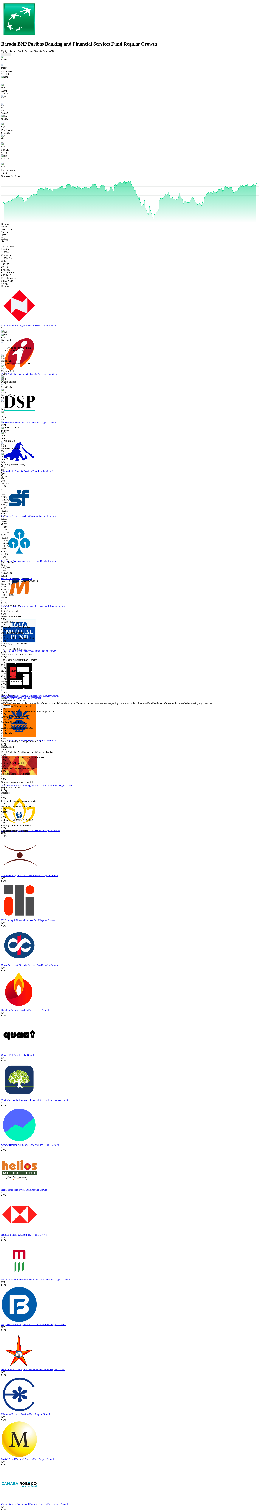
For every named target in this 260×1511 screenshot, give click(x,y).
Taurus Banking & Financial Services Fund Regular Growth (29, 875)
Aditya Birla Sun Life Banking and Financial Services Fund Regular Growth (37, 785)
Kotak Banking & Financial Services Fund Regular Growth (29, 965)
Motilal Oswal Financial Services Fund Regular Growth (27, 1459)
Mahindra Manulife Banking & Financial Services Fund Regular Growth (35, 1279)
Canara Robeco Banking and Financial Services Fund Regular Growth (34, 1504)
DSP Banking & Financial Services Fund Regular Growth (28, 422)
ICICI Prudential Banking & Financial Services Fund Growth (30, 374)
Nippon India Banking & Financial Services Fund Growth (28, 325)
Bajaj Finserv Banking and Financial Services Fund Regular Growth (33, 1324)
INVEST (6, 54)
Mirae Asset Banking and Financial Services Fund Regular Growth (33, 606)
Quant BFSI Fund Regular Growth (17, 1055)
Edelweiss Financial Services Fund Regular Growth (25, 1414)
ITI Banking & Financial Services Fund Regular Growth (28, 920)
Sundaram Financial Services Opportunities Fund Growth (28, 516)
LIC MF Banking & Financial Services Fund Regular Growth (30, 830)
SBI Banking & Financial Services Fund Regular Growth (28, 561)
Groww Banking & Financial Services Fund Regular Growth (30, 1145)
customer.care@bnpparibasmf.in (16, 578)
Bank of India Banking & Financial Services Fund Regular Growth (33, 1369)
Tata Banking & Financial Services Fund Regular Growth (28, 651)
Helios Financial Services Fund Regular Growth (24, 1189)
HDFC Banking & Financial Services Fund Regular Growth (30, 695)
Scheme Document (31, 698)
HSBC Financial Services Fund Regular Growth (24, 1234)
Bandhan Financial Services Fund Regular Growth (25, 1010)
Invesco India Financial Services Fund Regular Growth (27, 471)
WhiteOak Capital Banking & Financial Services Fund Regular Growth (35, 1100)
